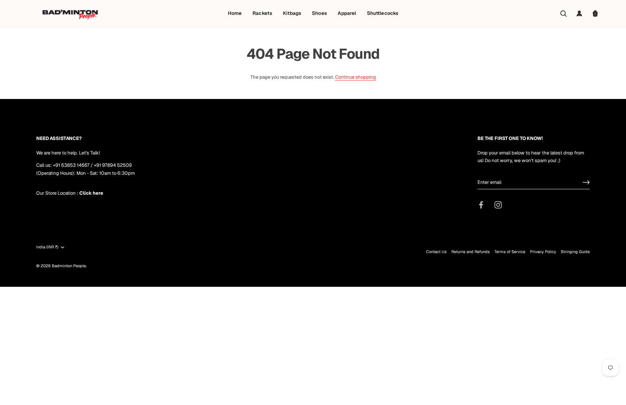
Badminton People (69, 265)
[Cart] (595, 13)
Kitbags (292, 13)
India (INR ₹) (47, 247)
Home (235, 13)
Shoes (319, 13)
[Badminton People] (70, 13)
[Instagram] (498, 205)
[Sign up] (586, 182)
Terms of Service (509, 251)
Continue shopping (355, 77)
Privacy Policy (543, 251)
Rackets (262, 13)
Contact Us (436, 251)
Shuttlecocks (382, 13)
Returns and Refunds (470, 251)
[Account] (579, 13)
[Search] (563, 13)
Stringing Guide (575, 251)
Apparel (347, 13)
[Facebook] (481, 205)
